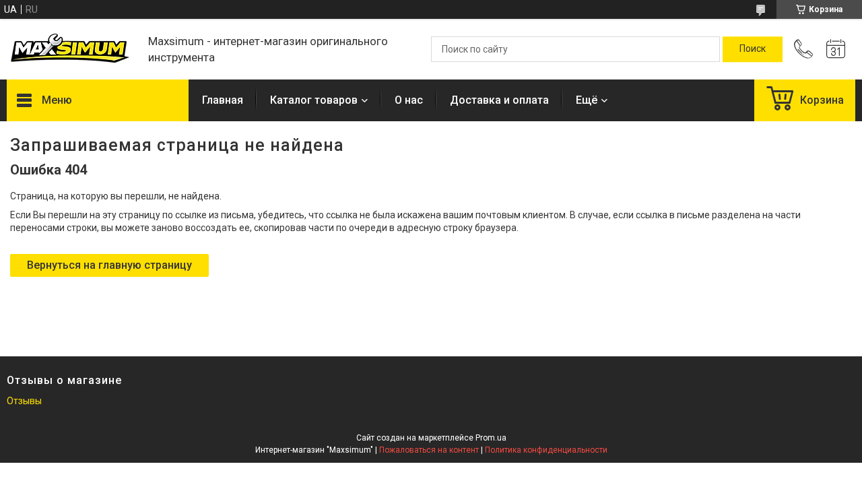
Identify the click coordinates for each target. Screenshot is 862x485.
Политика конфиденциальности (546, 450)
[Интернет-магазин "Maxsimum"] (70, 49)
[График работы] (835, 49)
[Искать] (753, 49)
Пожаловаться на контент (429, 450)
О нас (409, 100)
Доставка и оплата (499, 100)
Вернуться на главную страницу (109, 265)
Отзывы (24, 400)
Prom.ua (490, 438)
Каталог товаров (314, 100)
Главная (222, 100)
